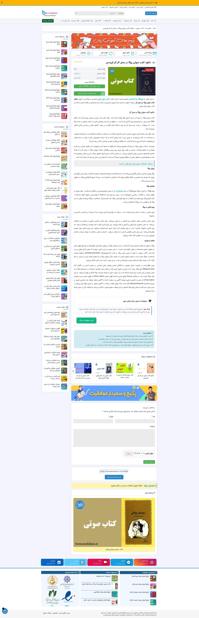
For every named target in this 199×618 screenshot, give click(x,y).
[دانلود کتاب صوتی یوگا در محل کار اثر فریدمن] (131, 81)
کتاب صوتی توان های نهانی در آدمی (131, 164)
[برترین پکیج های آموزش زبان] (114, 41)
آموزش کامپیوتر (113, 7)
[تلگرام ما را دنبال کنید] (128, 562)
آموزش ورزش (123, 7)
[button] (1, 3)
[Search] (77, 13)
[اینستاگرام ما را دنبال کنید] (152, 562)
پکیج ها (144, 21)
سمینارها (126, 21)
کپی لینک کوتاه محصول (114, 477)
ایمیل (110, 416)
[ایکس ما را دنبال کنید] (82, 562)
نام (153, 416)
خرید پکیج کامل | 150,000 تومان (89, 86)
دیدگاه (152, 426)
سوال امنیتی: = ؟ (143, 453)
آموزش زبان (140, 7)
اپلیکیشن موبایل (48, 21)
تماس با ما (64, 21)
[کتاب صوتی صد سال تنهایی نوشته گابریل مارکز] (103, 368)
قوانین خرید (62, 613)
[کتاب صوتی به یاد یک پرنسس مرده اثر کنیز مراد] (83, 368)
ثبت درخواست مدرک (86, 320)
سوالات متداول (47, 613)
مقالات (106, 21)
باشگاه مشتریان (85, 21)
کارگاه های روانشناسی (151, 7)
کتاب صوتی (104, 7)
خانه (152, 21)
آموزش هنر (132, 7)
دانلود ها (148, 28)
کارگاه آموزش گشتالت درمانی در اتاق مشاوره (126, 485)
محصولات (115, 21)
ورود (68, 613)
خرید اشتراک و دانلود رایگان (87, 93)
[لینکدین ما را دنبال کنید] (59, 562)
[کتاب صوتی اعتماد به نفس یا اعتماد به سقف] (124, 368)
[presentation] (73, 371)
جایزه (96, 21)
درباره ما (74, 21)
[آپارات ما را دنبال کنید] (105, 562)
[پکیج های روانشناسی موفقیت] (114, 393)
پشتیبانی (55, 613)
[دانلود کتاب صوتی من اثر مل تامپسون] (145, 368)
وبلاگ (135, 21)
